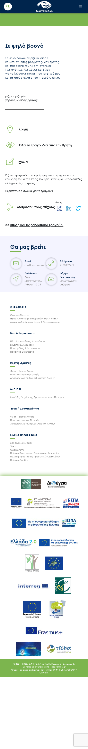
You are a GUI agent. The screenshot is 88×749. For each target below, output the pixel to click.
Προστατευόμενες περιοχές (24, 374)
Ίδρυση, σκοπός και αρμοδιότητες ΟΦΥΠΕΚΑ (34, 318)
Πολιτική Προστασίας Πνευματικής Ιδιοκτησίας (35, 453)
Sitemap (14, 446)
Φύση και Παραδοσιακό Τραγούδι (36, 225)
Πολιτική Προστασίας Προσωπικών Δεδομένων (35, 456)
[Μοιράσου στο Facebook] (59, 208)
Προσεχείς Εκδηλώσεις (22, 351)
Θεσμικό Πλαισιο (19, 315)
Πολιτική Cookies (19, 460)
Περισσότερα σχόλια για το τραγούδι (29, 190)
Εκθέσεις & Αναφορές (22, 344)
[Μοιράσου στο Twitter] (78, 208)
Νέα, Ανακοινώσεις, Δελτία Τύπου (28, 341)
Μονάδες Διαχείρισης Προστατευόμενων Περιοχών (37, 397)
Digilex (41, 666)
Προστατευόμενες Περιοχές (24, 420)
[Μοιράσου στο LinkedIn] (68, 208)
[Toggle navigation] (80, 6)
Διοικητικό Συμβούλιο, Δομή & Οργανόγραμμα (35, 322)
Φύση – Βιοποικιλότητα (22, 371)
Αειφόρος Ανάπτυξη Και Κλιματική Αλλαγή (32, 423)
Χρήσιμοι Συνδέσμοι (21, 442)
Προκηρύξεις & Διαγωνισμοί (25, 348)
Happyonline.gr (57, 666)
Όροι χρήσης (17, 449)
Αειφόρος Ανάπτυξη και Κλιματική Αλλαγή (32, 378)
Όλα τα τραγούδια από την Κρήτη (45, 145)
